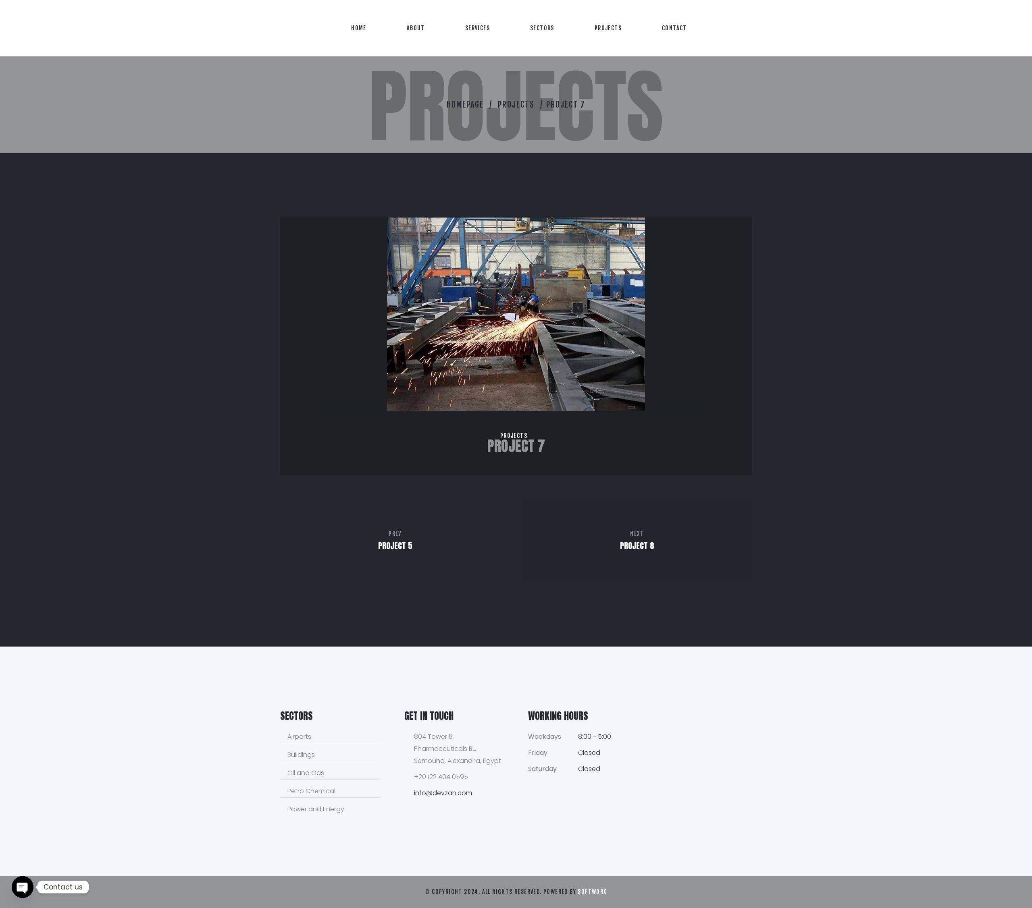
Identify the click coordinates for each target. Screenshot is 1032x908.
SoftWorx (592, 891)
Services (477, 28)
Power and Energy (315, 809)
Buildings (301, 754)
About (416, 28)
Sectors (542, 28)
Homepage (465, 105)
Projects (608, 28)
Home (358, 28)
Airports (299, 736)
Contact (674, 28)
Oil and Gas (305, 772)
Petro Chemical (311, 791)
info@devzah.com (443, 793)
